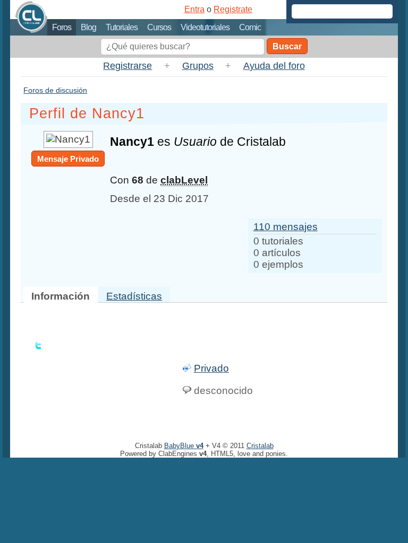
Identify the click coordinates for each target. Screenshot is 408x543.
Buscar (287, 46)
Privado (211, 368)
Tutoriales (122, 27)
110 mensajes (285, 226)
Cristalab (260, 446)
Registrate (233, 9)
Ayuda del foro (274, 65)
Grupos (198, 65)
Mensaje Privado (68, 158)
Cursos (159, 27)
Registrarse (127, 65)
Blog (88, 27)
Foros (61, 27)
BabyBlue (183, 446)
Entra (194, 9)
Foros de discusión (55, 90)
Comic (250, 27)
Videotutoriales (205, 27)
